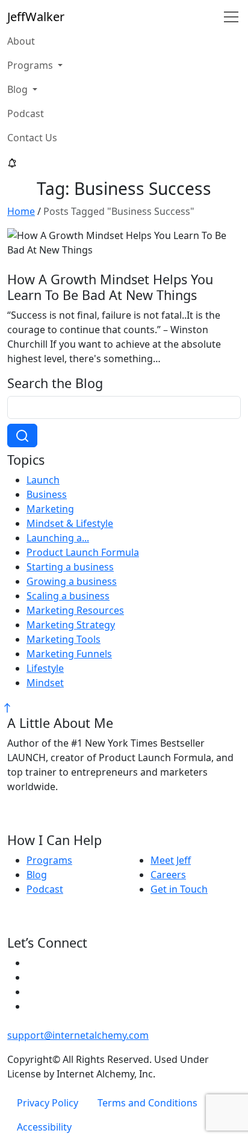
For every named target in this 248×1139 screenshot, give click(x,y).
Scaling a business (68, 595)
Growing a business (71, 581)
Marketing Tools (63, 639)
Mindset (45, 682)
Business (46, 494)
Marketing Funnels (69, 653)
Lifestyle (45, 668)
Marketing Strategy (70, 624)
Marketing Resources (75, 610)
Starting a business (70, 566)
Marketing (50, 508)
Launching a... (57, 537)
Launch (43, 480)
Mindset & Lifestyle (69, 523)
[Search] (22, 436)
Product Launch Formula (82, 552)
